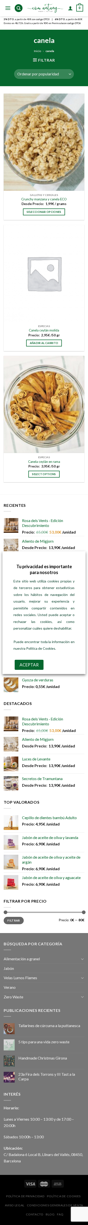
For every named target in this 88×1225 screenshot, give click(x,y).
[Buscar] (18, 8)
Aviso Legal (14, 1205)
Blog (50, 1214)
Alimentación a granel (22, 958)
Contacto (35, 1214)
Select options (44, 474)
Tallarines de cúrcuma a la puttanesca (49, 1025)
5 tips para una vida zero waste (43, 1041)
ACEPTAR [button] (29, 664)
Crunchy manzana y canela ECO (44, 199)
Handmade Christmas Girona (42, 1058)
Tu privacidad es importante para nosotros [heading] (44, 569)
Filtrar (13, 920)
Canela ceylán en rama (44, 462)
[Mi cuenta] (70, 8)
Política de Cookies (64, 1196)
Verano (10, 987)
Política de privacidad (25, 1196)
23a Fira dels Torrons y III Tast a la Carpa (46, 1076)
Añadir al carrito (44, 342)
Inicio (37, 51)
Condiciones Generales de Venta (55, 1205)
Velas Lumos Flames (20, 977)
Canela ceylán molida (44, 330)
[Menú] (8, 8)
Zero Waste (13, 996)
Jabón (9, 968)
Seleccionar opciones (44, 211)
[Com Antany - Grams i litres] (45, 8)
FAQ (60, 1214)
